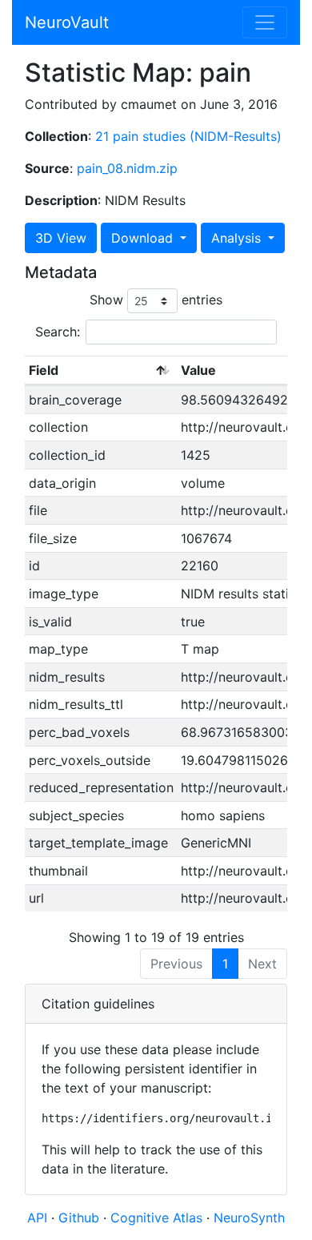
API (37, 1218)
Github (80, 1218)
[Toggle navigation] (264, 22)
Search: (57, 332)
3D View (60, 238)
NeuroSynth (249, 1218)
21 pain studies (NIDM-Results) (188, 136)
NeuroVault (67, 22)
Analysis (238, 238)
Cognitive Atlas (158, 1218)
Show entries (156, 300)
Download (144, 238)
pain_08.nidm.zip (127, 168)
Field (43, 370)
